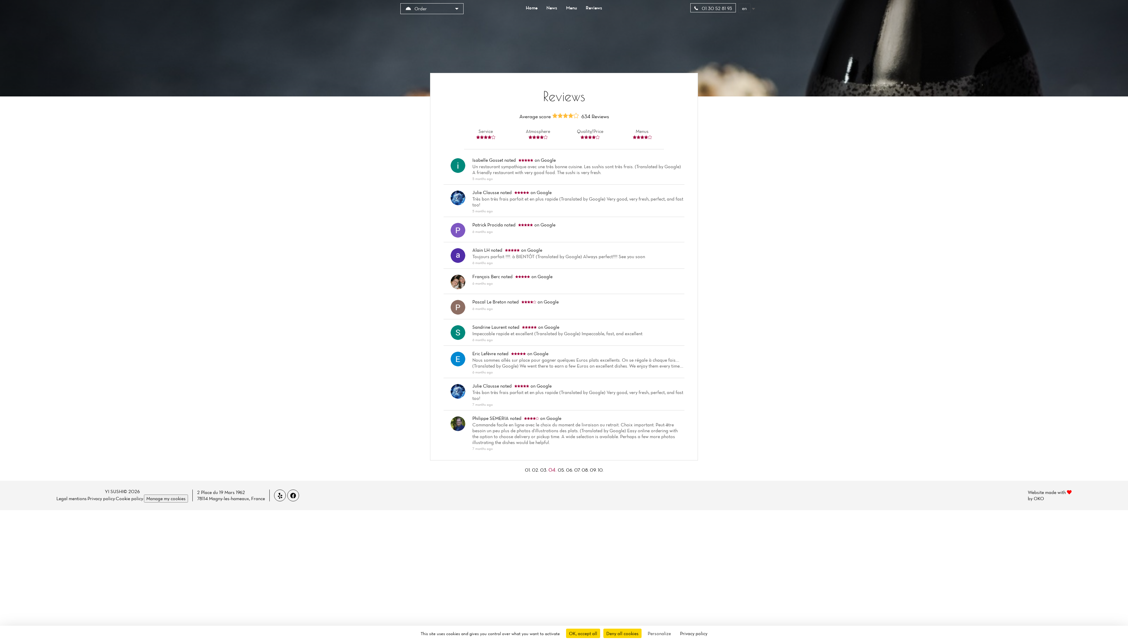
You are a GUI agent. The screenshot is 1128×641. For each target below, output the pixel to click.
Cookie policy (129, 498)
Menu (571, 8)
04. (553, 469)
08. (586, 470)
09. (594, 470)
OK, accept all (583, 633)
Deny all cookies (622, 633)
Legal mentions (71, 498)
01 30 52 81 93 (716, 8)
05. (562, 470)
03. (544, 470)
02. (536, 470)
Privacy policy (101, 498)
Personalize (659, 633)
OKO (1039, 498)
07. (578, 470)
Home (532, 8)
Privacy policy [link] (693, 633)
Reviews (594, 8)
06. (570, 470)
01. (528, 470)
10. (600, 470)
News (551, 8)
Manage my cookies (166, 498)
